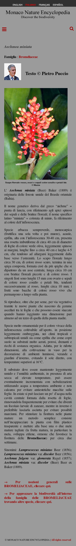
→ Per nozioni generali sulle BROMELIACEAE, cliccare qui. (38, 483)
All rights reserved (61, 540)
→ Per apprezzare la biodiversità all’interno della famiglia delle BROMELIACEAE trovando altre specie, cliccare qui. (38, 497)
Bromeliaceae (28, 56)
